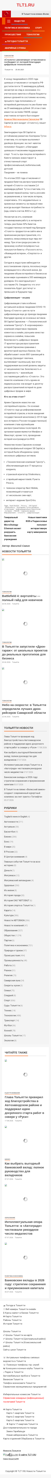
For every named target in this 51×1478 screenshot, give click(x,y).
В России (9, 851)
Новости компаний (14, 925)
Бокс (6, 841)
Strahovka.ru (10, 507)
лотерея (8, 511)
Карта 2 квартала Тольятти (20, 1416)
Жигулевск (10, 875)
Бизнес (8, 836)
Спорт (38, 28)
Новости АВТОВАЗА (14, 920)
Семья (7, 990)
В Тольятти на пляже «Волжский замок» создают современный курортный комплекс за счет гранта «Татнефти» (24, 793)
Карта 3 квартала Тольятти (20, 1420)
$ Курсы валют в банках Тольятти (20, 1313)
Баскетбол (9, 831)
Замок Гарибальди (15, 1431)
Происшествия (13, 35)
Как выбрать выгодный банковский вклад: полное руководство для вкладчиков (23, 756)
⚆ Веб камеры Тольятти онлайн (19, 1309)
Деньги (8, 870)
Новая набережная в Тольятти (22, 1435)
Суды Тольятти (12, 1005)
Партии (8, 940)
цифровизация (33, 513)
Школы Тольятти (13, 1035)
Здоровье (9, 885)
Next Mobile (14, 506)
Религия (8, 975)
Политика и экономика (17, 28)
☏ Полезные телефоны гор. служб (21, 1365)
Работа (7, 965)
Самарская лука (12, 980)
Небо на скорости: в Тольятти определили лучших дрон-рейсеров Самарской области (24, 709)
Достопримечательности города (20, 1427)
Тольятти (8, 70)
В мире (7, 846)
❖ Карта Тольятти (12, 1409)
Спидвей (8, 995)
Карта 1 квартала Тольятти (20, 1413)
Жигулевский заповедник (17, 880)
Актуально (9, 826)
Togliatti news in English (15, 816)
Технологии (32, 35)
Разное (7, 970)
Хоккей (8, 1030)
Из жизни (9, 890)
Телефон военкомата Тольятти (19, 1383)
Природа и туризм (13, 950)
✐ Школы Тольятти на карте (17, 1335)
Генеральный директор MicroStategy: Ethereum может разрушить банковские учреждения (12, 528)
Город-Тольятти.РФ (11, 1459)
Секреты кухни (12, 985)
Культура (8, 915)
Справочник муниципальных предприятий (24, 1386)
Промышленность (13, 960)
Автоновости (11, 821)
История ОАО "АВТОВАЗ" (16, 900)
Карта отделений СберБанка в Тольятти (23, 1438)
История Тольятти (12, 1323)
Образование (11, 930)
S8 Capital (33, 506)
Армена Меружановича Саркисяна (21, 119)
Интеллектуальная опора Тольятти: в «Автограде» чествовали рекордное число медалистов (23, 768)
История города (12, 895)
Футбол (8, 1025)
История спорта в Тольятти (18, 905)
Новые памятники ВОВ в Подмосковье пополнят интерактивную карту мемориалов (36, 524)
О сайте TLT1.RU (27, 1455)
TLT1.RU (25, 5)
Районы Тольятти (12, 1320)
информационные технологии (28, 509)
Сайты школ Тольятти (14, 1349)
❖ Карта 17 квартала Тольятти (22, 1424)
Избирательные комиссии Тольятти (21, 1394)
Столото (21, 513)
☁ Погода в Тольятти (16, 41)
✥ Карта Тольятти (12, 1316)
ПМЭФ (16, 511)
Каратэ (7, 910)
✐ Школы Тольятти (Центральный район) (24, 1339)
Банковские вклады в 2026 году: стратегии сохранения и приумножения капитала (24, 781)
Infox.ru (7, 126)
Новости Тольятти (12, 1450)
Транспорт (9, 1020)
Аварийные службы (15, 48)
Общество (19, 21)
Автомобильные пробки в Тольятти (21, 1376)
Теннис (8, 1010)
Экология (9, 1040)
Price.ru (24, 506)
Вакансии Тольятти (13, 1379)
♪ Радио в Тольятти (13, 1372)
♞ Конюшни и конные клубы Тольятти (23, 1368)
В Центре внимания (14, 856)
